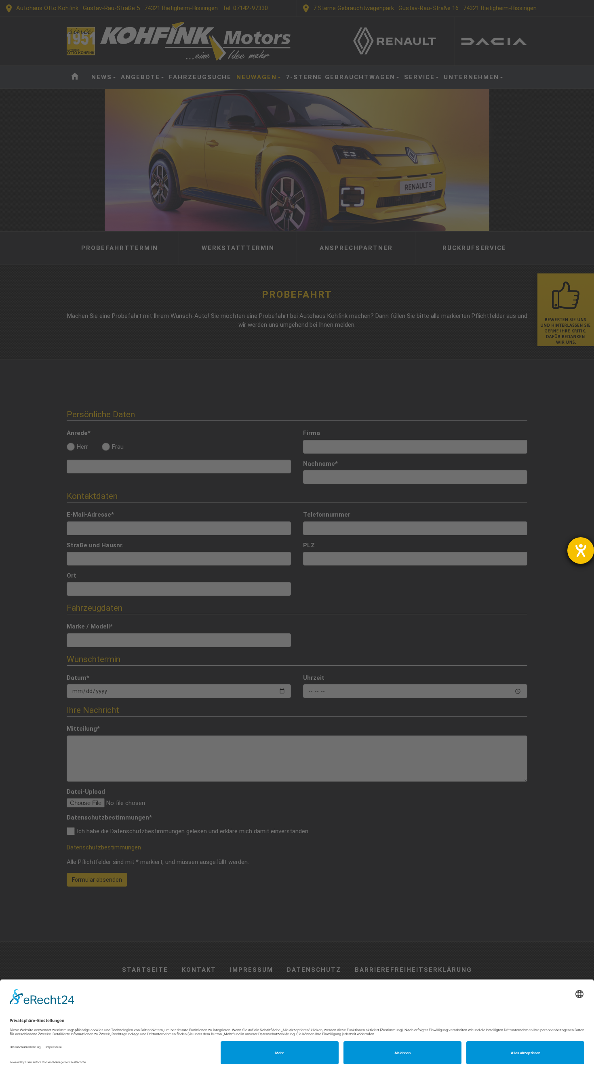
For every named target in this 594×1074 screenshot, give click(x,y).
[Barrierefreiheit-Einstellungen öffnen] (580, 550)
